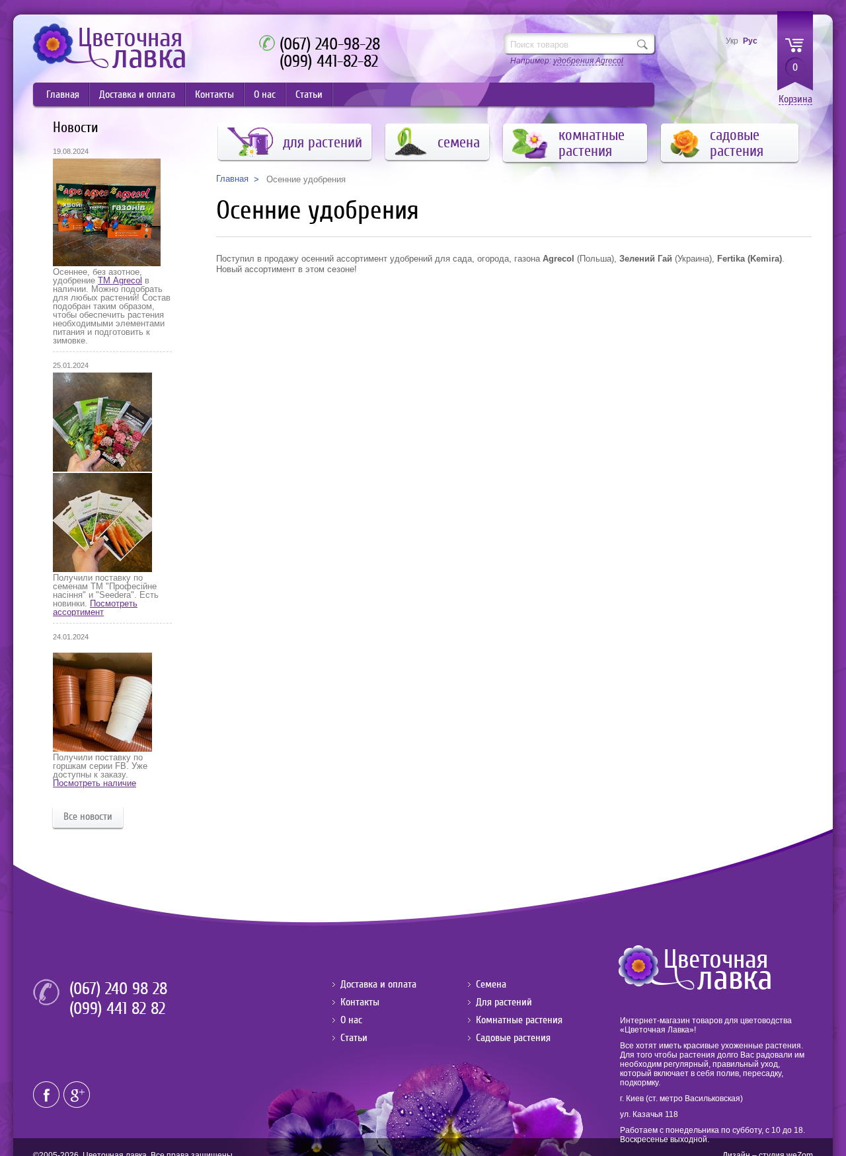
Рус (750, 41)
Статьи (309, 94)
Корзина (795, 99)
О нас (265, 94)
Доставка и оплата (137, 94)
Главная (62, 94)
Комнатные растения (519, 1020)
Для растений (504, 1002)
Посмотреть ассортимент (95, 607)
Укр (732, 41)
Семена (491, 984)
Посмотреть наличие (94, 783)
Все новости (87, 816)
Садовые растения (513, 1038)
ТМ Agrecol (120, 280)
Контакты (214, 94)
